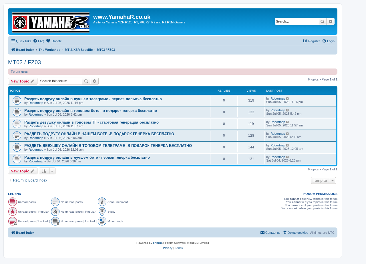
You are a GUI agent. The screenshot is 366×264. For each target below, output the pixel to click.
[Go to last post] (288, 98)
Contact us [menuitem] (273, 232)
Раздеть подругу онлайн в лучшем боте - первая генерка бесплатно (87, 157)
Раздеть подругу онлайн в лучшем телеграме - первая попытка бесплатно (93, 99)
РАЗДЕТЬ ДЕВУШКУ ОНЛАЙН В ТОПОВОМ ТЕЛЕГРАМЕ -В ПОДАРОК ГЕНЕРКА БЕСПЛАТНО (108, 146)
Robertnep (36, 102)
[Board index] (51, 21)
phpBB (157, 242)
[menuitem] (38, 41)
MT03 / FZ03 (24, 62)
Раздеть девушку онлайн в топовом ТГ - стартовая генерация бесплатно (91, 122)
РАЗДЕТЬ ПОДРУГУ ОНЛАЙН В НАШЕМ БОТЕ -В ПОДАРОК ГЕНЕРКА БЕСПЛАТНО (99, 134)
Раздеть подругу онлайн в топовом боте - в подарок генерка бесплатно (90, 110)
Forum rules (19, 71)
